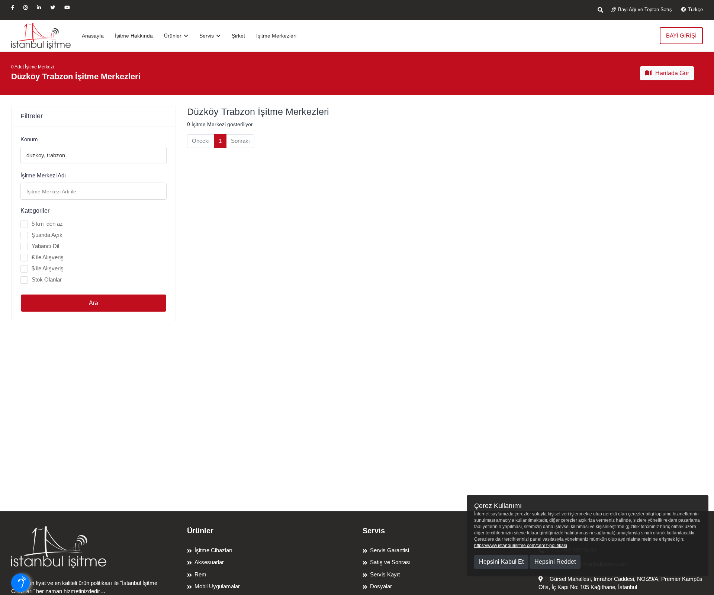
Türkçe (695, 9)
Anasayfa (93, 36)
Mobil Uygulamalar (217, 586)
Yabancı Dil (45, 246)
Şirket (238, 36)
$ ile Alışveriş (48, 268)
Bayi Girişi (681, 35)
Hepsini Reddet (555, 562)
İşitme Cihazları (213, 550)
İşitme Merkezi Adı (43, 175)
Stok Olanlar (47, 279)
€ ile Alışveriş (48, 257)
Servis (207, 36)
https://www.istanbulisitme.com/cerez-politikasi (520, 545)
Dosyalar (381, 586)
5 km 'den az (47, 224)
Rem (200, 574)
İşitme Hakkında (134, 36)
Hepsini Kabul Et (501, 562)
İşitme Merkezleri (276, 36)
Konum (29, 139)
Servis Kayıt (385, 574)
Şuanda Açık (47, 235)
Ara (93, 303)
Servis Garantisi (389, 550)
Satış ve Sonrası (390, 562)
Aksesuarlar (209, 562)
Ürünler (173, 36)
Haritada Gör (672, 73)
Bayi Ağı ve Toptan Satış (645, 9)
